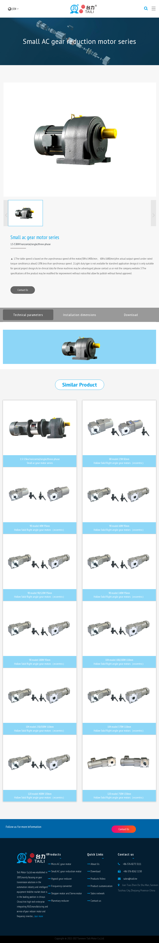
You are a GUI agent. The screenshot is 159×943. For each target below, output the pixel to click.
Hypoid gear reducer (61, 878)
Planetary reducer (60, 900)
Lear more (39, 916)
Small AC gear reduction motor (66, 871)
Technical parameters (28, 315)
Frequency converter (61, 886)
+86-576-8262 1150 (132, 871)
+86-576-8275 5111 (132, 864)
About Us (94, 864)
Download (131, 315)
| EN (14, 9)
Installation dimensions (79, 315)
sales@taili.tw (130, 878)
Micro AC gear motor (61, 864)
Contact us (95, 900)
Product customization (101, 886)
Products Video (97, 878)
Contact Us (22, 290)
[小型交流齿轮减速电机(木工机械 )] (79, 140)
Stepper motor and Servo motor (66, 893)
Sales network (97, 893)
